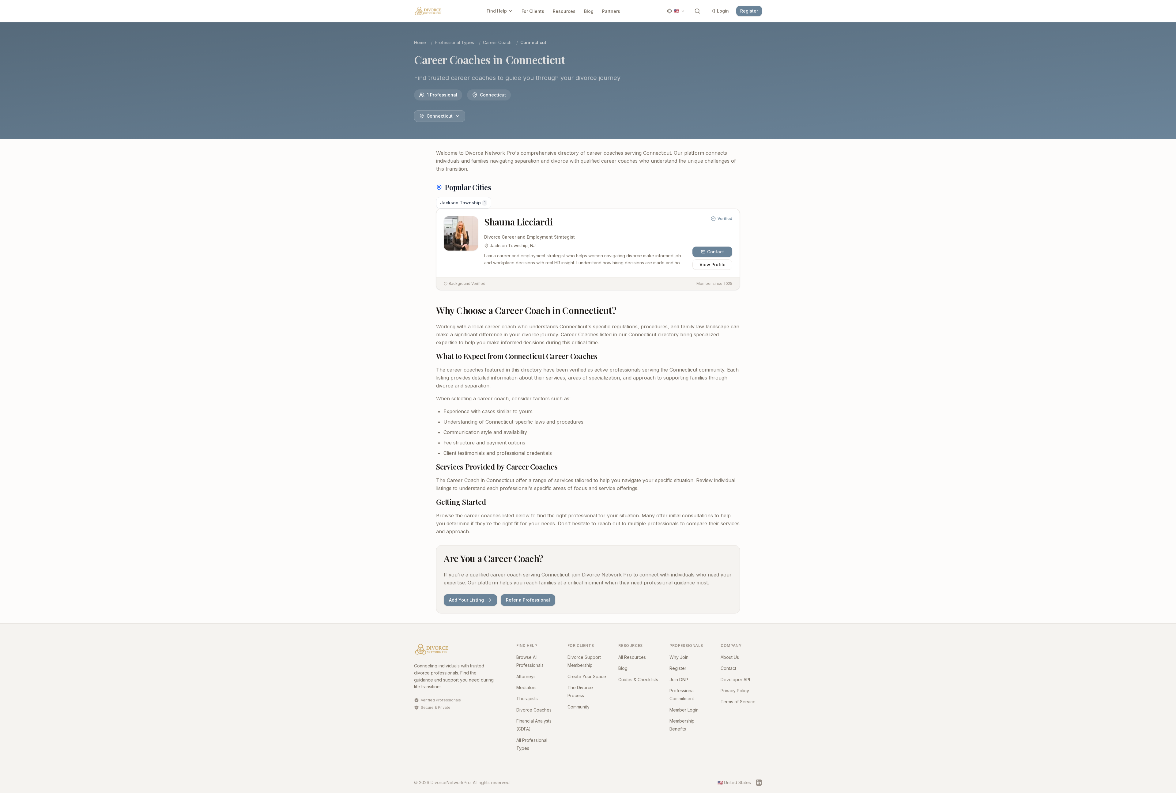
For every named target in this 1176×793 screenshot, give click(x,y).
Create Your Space (586, 676)
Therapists (527, 698)
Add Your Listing (466, 599)
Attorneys (526, 676)
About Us (730, 657)
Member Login (684, 709)
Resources (564, 11)
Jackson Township (462, 202)
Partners (611, 11)
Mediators (526, 687)
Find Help (497, 10)
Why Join (678, 657)
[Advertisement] (380, 241)
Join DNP (678, 679)
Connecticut (440, 116)
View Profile (712, 264)
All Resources (632, 657)
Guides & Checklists (638, 679)
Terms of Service (738, 701)
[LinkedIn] (759, 783)
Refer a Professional (528, 599)
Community (578, 706)
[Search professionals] (697, 11)
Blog (589, 11)
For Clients (533, 11)
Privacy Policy (735, 690)
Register (749, 10)
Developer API (735, 679)
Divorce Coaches (534, 709)
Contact (715, 251)
